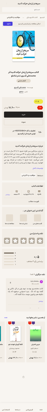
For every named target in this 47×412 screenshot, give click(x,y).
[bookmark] (29, 65)
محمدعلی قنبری (20, 87)
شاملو (21, 91)
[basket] (10, 4)
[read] (9, 217)
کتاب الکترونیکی (32, 17)
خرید (23, 114)
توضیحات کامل (38, 168)
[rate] (40, 241)
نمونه (23, 122)
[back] (43, 4)
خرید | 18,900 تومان (23, 408)
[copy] (6, 132)
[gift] (23, 65)
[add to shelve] (37, 217)
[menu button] (4, 4)
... (23, 17)
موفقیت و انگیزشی (13, 17)
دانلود (9, 23)
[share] (17, 65)
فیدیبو (42, 17)
